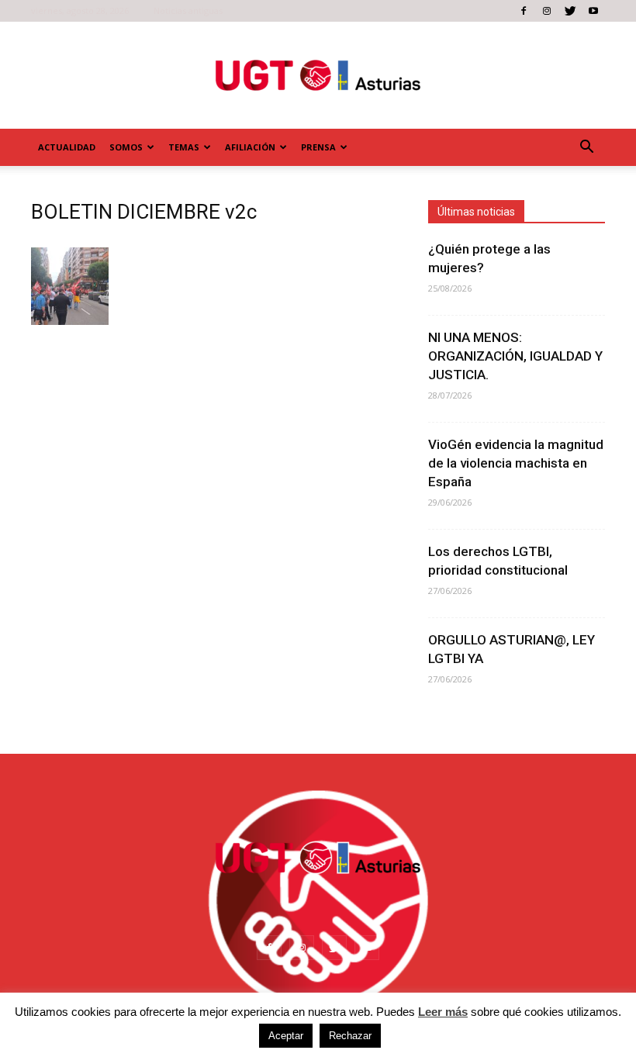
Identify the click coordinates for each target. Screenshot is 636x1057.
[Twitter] (570, 11)
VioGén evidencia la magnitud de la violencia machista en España (515, 463)
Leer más (443, 1011)
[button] (586, 147)
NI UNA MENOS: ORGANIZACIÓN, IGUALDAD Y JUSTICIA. (515, 356)
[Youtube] (593, 11)
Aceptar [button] (285, 1035)
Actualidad (66, 147)
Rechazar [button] (350, 1035)
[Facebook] (523, 11)
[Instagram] (546, 11)
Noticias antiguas (188, 10)
